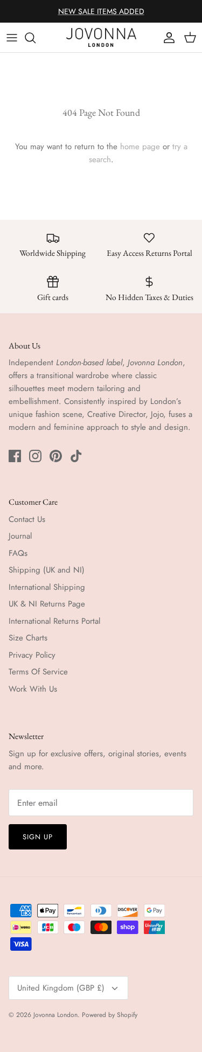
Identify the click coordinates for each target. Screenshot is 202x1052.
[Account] (166, 38)
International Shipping (47, 587)
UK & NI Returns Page (47, 604)
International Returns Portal (54, 621)
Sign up (38, 837)
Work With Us (33, 689)
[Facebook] (15, 456)
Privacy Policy (32, 655)
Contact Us (27, 519)
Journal (20, 536)
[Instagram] (35, 456)
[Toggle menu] (12, 38)
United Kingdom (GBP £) (61, 988)
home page (140, 146)
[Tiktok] (76, 456)
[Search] (35, 38)
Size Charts (28, 638)
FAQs (18, 553)
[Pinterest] (56, 456)
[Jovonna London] (101, 37)
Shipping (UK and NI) (47, 570)
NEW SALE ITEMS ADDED (101, 11)
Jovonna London (55, 1015)
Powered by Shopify (109, 1015)
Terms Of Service (38, 672)
